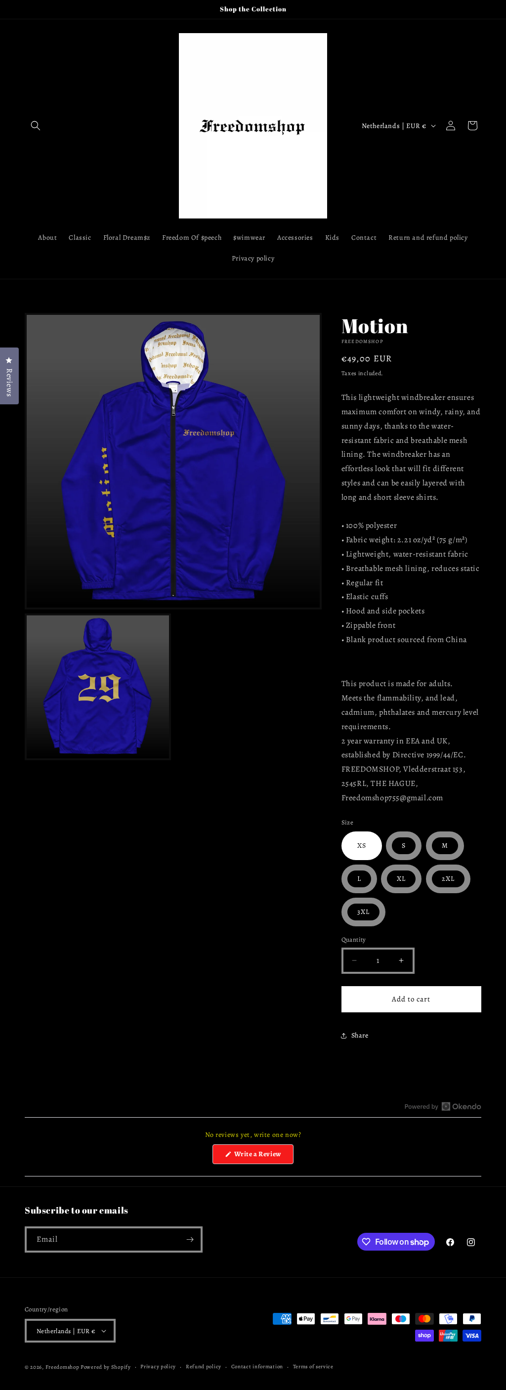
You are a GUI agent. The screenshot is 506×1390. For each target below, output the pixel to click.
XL (401, 878)
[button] (35, 125)
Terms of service (313, 1366)
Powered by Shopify (106, 1367)
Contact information (257, 1366)
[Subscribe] (190, 1239)
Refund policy (203, 1366)
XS (361, 845)
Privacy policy (158, 1366)
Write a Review (263, 1156)
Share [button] (360, 1035)
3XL (363, 911)
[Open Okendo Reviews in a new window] (443, 1106)
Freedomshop (62, 1367)
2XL (448, 878)
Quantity (353, 939)
